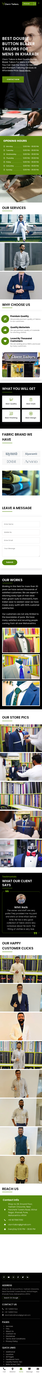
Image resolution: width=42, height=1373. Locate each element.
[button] (13, 79)
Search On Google (11, 1298)
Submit (9, 562)
